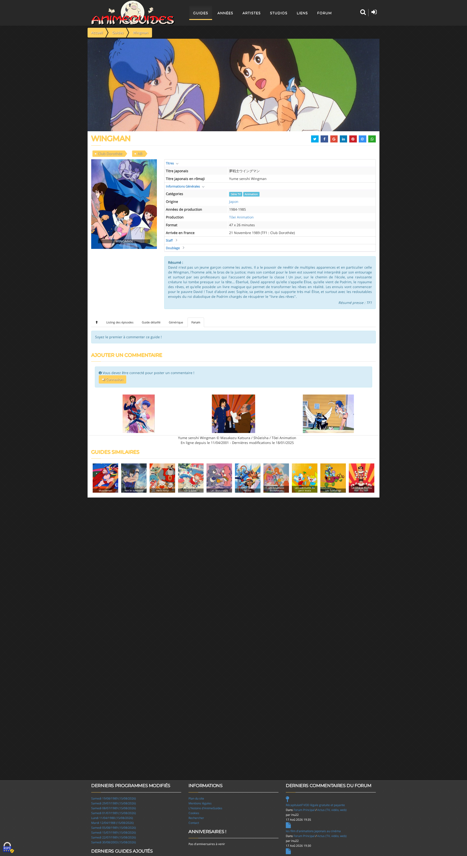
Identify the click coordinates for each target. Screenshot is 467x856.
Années (225, 13)
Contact (194, 823)
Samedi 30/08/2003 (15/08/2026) (113, 842)
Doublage (173, 248)
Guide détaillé (151, 322)
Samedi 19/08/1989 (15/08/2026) (113, 798)
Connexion (114, 379)
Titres (170, 163)
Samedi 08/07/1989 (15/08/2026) (113, 808)
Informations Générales (183, 186)
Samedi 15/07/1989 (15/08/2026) (113, 832)
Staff (169, 240)
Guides (200, 13)
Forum (324, 13)
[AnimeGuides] (133, 12)
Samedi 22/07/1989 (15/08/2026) (113, 837)
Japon (233, 201)
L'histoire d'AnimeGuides (205, 808)
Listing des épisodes (120, 322)
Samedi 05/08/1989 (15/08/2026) (113, 828)
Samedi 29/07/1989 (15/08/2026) (113, 803)
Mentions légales (200, 803)
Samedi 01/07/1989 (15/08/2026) (113, 813)
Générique (176, 322)
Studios (278, 13)
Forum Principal (304, 810)
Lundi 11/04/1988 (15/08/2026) (112, 818)
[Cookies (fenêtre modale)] (8, 847)
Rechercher (196, 818)
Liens (302, 13)
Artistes (251, 13)
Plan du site (196, 798)
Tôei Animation (241, 217)
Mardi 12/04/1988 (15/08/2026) (112, 823)
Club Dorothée (110, 153)
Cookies (194, 813)
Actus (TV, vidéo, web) (332, 810)
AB (140, 153)
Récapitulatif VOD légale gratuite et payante (315, 805)
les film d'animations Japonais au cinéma (313, 831)
